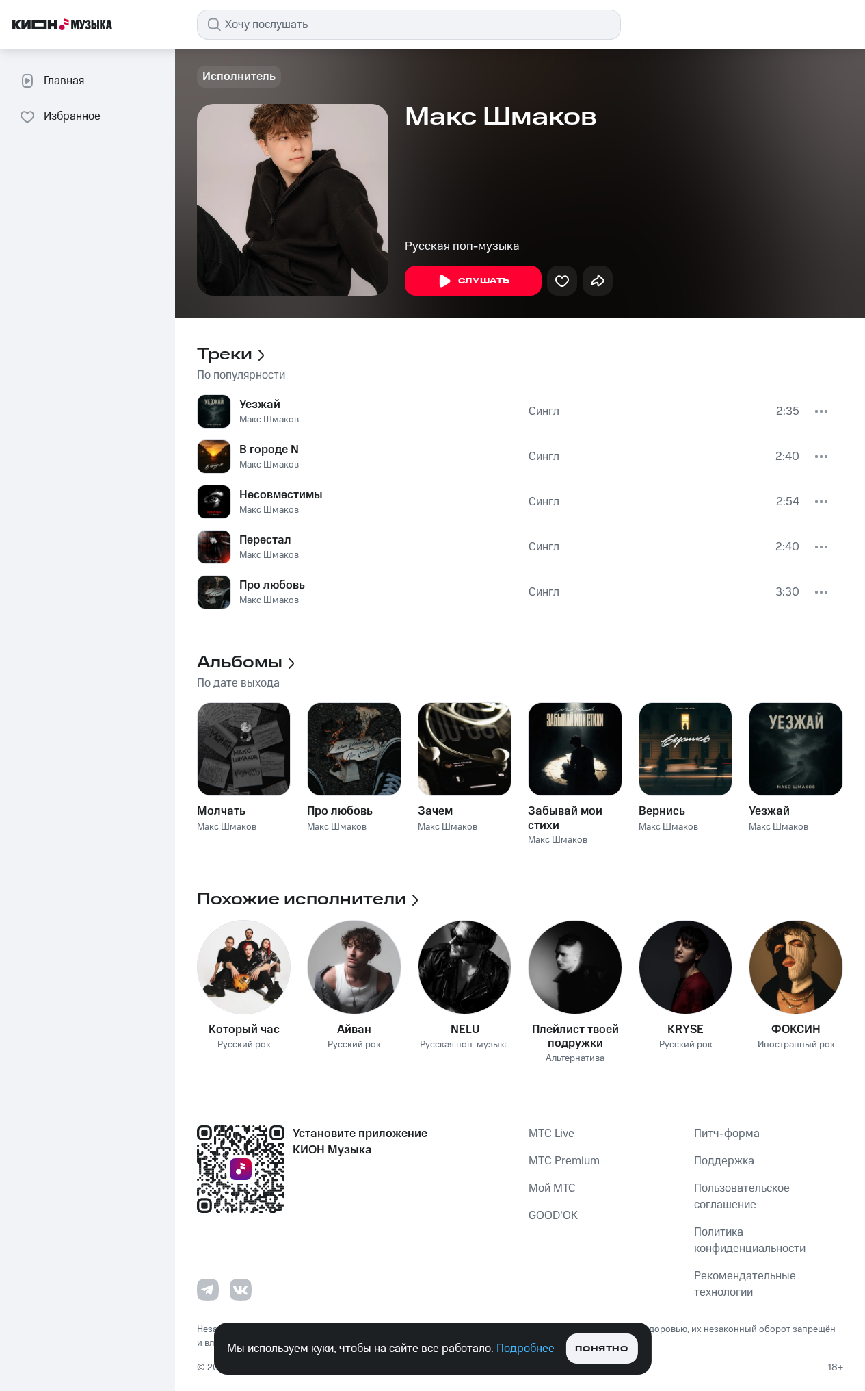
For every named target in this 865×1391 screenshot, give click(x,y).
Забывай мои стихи (565, 818)
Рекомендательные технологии (745, 1284)
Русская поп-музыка (462, 246)
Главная (64, 81)
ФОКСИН (796, 1029)
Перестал (265, 540)
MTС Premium (564, 1161)
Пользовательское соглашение (742, 1196)
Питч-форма (727, 1133)
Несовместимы (281, 495)
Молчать (221, 811)
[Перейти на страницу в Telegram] (208, 1290)
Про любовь (272, 585)
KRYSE (685, 1029)
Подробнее (525, 1348)
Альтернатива (575, 1058)
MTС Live (551, 1133)
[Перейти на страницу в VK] (241, 1290)
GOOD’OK (553, 1216)
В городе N (269, 450)
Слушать (484, 281)
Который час (244, 1029)
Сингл (544, 411)
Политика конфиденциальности (750, 1240)
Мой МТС (552, 1188)
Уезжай (259, 404)
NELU (465, 1029)
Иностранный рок (796, 1045)
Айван (354, 1029)
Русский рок (244, 1045)
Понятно (601, 1349)
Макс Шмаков (269, 419)
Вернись (662, 811)
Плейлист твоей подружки (575, 1036)
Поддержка (724, 1161)
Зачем (435, 811)
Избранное (72, 116)
